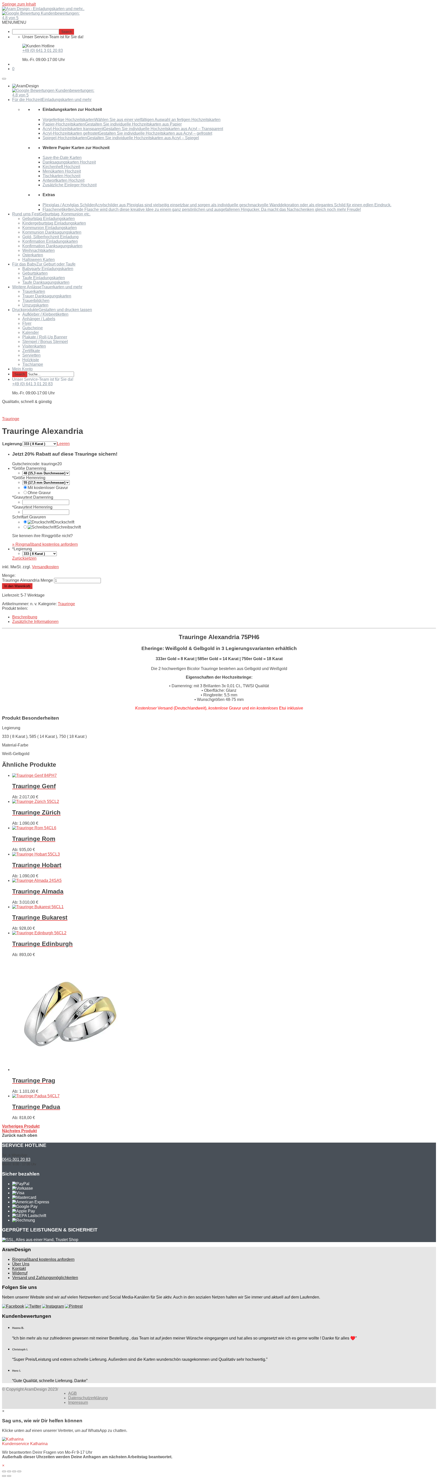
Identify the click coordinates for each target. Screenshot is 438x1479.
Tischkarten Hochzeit (61, 176)
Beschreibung (24, 617)
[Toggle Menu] (4, 78)
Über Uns (20, 1264)
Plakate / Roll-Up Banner (44, 337)
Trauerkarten (33, 291)
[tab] (224, 617)
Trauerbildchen (35, 300)
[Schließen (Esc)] (4, 1471)
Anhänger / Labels (38, 319)
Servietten (31, 355)
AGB (72, 1393)
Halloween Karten (38, 259)
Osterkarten (32, 255)
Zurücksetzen (24, 558)
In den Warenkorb (17, 586)
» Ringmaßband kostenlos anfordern (45, 544)
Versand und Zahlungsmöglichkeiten (45, 1277)
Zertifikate (31, 351)
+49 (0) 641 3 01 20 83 (42, 50)
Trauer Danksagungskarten (46, 296)
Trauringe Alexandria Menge (27, 580)
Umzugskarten (35, 305)
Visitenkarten (34, 346)
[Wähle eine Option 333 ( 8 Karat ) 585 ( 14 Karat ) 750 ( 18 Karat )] (39, 553)
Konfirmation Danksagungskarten (52, 246)
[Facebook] (13, 1306)
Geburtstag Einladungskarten (48, 218)
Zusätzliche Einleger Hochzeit (70, 185)
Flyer (26, 323)
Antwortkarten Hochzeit (63, 180)
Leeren (63, 443)
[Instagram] (53, 1306)
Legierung (12, 444)
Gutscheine (32, 328)
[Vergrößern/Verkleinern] (19, 1471)
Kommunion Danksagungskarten (51, 232)
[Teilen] (9, 1471)
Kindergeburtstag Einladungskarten (54, 223)
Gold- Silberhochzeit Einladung (50, 237)
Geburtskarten (35, 273)
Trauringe (66, 604)
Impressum (78, 1402)
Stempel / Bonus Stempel (45, 341)
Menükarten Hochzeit (62, 171)
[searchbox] (35, 31)
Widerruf (19, 1273)
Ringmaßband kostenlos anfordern (43, 1259)
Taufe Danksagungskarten (45, 282)
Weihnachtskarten (38, 250)
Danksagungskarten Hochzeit (69, 162)
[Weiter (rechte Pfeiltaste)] (9, 1476)
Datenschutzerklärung (88, 1398)
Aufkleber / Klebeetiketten (45, 314)
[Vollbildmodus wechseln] (14, 1471)
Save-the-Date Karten (62, 157)
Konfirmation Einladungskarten (50, 241)
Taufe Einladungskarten (43, 278)
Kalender (30, 332)
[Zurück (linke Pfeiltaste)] (4, 1476)
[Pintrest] (74, 1306)
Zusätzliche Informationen (35, 621)
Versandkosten (45, 567)
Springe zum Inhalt (19, 4)
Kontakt (19, 1268)
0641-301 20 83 (16, 1159)
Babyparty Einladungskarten (47, 269)
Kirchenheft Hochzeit (61, 167)
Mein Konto (22, 369)
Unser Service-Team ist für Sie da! (42, 379)
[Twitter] (33, 1306)
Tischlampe (32, 364)
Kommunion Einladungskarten (49, 228)
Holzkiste (30, 360)
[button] (14, 22)
